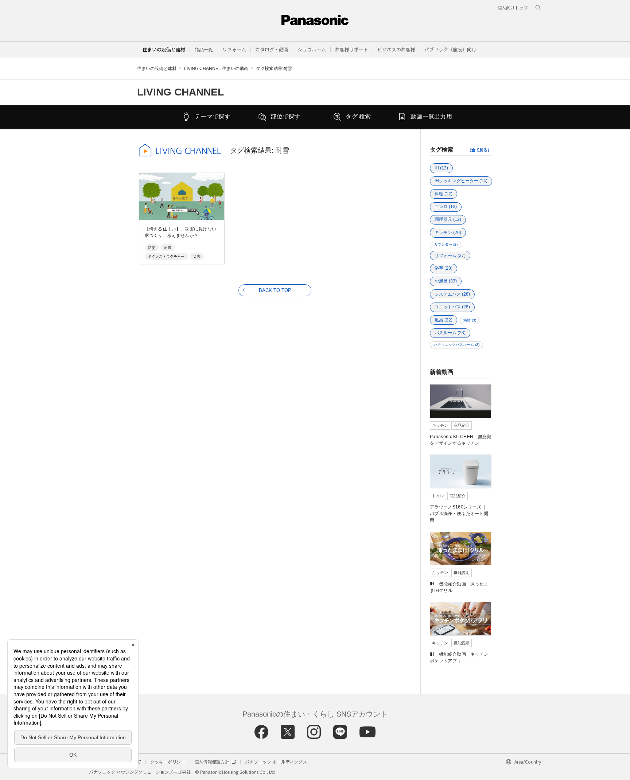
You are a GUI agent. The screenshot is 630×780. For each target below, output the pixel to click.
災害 (197, 256)
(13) (441, 168)
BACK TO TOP (275, 290)
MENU (601, 24)
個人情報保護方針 (211, 761)
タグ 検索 (358, 116)
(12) (443, 193)
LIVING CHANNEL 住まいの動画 (216, 68)
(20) (448, 232)
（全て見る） (479, 150)
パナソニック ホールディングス (276, 761)
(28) (443, 268)
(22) (443, 320)
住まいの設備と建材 (164, 49)
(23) (450, 332)
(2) (446, 244)
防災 (151, 248)
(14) (461, 180)
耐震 (167, 248)
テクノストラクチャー (166, 256)
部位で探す (285, 116)
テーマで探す (212, 116)
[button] (203, 49)
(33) (446, 281)
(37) (450, 255)
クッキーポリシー (167, 761)
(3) (469, 320)
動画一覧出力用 (431, 116)
